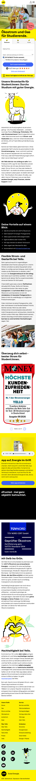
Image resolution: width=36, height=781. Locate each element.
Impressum (16, 779)
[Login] (31, 2)
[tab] (6, 41)
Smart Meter (22, 736)
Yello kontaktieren (24, 708)
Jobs (2, 738)
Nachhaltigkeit (5, 730)
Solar (2, 720)
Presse (3, 736)
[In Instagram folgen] (3, 753)
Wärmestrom (5, 714)
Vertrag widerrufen (24, 714)
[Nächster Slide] (24, 428)
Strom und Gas (5, 711)
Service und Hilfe (24, 705)
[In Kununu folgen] (13, 759)
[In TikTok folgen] (3, 746)
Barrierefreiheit (25, 779)
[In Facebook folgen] (3, 759)
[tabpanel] (18, 59)
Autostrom (4, 717)
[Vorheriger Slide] (11, 428)
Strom (3, 705)
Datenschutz (8, 779)
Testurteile (4, 733)
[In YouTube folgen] (3, 765)
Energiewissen (23, 730)
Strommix (22, 727)
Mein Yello (22, 720)
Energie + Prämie (24, 738)
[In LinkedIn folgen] (13, 753)
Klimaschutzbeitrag (25, 733)
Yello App (22, 717)
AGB (2, 779)
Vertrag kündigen (24, 711)
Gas (2, 708)
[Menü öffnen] (34, 2)
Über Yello (4, 727)
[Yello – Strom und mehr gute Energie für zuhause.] (3, 2)
